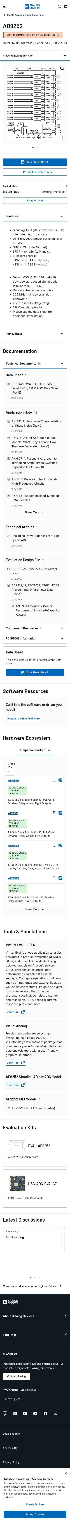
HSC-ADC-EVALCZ (42, 1183)
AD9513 (13, 878)
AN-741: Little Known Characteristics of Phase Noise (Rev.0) (36, 423)
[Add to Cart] (60, 780)
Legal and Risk (11, 1433)
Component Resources (24, 628)
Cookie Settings (35, 1504)
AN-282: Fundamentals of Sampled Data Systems (35, 498)
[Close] (66, 1473)
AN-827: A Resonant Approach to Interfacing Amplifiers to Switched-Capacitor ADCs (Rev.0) (35, 463)
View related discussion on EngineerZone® (29, 1286)
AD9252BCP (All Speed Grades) (33, 1108)
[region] (35, 1494)
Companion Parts (32, 750)
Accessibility (10, 1447)
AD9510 (13, 780)
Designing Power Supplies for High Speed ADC (35, 538)
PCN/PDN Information (21, 638)
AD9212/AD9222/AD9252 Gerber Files (34, 571)
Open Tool (13, 1011)
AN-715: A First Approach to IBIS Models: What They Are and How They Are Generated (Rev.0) (33, 442)
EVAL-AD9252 (39, 1146)
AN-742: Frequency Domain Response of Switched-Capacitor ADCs (38, 610)
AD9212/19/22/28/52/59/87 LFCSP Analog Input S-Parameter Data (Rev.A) (35, 590)
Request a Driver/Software (23, 718)
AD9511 (13, 813)
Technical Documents (23, 363)
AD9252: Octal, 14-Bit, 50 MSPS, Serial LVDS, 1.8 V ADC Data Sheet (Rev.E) (35, 388)
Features (12, 216)
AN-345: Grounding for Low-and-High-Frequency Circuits (34, 481)
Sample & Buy (35, 200)
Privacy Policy (11, 1462)
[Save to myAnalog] (54, 780)
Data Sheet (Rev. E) (37, 161)
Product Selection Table (38, 172)
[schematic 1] (35, 104)
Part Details (14, 334)
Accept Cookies (35, 1514)
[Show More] (35, 512)
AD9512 (13, 846)
